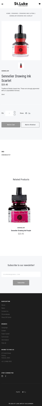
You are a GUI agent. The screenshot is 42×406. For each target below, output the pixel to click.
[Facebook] (5, 376)
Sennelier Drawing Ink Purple (21, 230)
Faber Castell (5, 334)
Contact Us (4, 311)
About (3, 305)
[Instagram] (2, 376)
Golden (3, 330)
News (3, 308)
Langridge (4, 327)
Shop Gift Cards (6, 317)
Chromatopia (5, 314)
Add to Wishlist (30, 125)
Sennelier (5, 71)
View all (3, 343)
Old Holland (5, 340)
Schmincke (4, 337)
